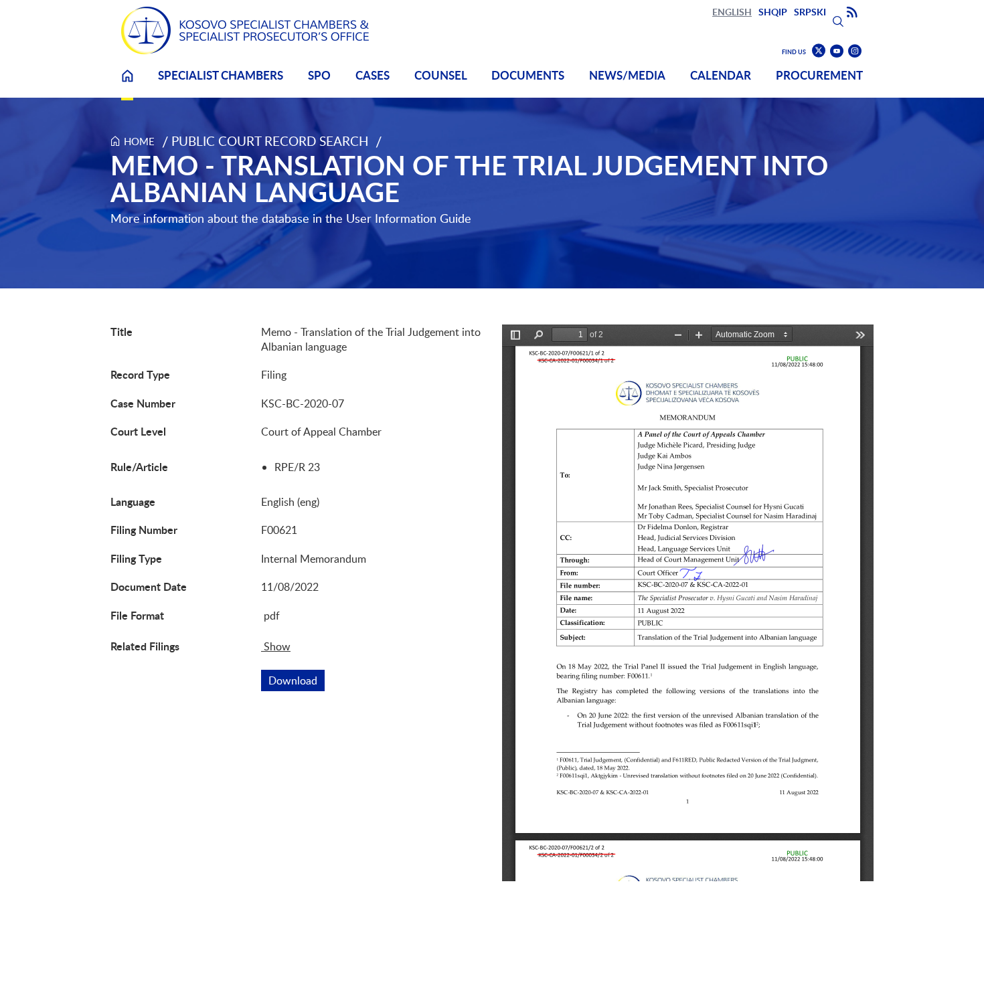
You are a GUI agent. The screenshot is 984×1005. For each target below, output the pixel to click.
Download (296, 680)
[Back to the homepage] (245, 30)
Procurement (819, 75)
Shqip (772, 11)
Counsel (440, 75)
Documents (527, 75)
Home (127, 84)
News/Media (627, 75)
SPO (319, 75)
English (732, 11)
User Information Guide (408, 218)
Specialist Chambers (220, 75)
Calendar (720, 75)
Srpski (810, 11)
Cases (372, 75)
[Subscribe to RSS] (852, 12)
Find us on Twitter (818, 50)
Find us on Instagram (855, 51)
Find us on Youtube (836, 51)
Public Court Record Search (270, 140)
